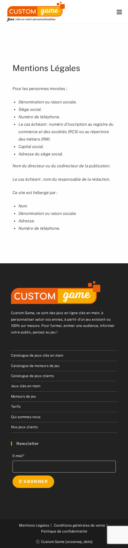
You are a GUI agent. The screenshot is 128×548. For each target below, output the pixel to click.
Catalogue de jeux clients (32, 376)
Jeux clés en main (25, 386)
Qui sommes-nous (25, 417)
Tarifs (16, 406)
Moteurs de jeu (23, 396)
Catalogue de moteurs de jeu (35, 366)
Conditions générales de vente (79, 525)
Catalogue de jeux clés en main (37, 355)
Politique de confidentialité (64, 531)
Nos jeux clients (24, 427)
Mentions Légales (34, 525)
